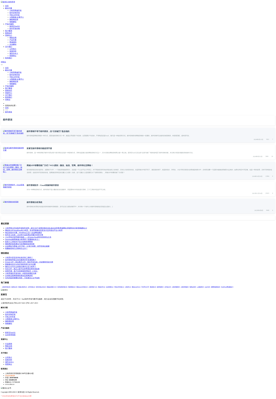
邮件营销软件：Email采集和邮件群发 (43, 185)
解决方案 (8, 8)
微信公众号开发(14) (82, 287)
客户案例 (8, 31)
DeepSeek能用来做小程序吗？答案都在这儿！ (22, 239)
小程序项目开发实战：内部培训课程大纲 (20, 273)
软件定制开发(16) (62, 287)
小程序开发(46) (6, 287)
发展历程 (12, 51)
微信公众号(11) (136, 287)
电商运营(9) (193, 287)
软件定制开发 (14, 13)
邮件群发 (8, 112)
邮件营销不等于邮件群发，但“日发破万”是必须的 (48, 131)
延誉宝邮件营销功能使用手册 (39, 148)
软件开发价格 (14, 28)
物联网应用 (13, 19)
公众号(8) (207, 287)
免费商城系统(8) (215, 287)
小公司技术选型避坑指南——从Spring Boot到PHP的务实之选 (28, 237)
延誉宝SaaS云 (14, 26)
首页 (7, 6)
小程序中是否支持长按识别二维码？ (19, 257)
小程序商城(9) (185, 287)
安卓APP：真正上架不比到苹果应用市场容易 (22, 269)
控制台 (3, 62)
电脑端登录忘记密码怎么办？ (16, 248)
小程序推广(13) (93, 287)
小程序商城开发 (15, 10)
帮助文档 (12, 37)
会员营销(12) (109, 287)
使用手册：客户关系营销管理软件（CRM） (21, 271)
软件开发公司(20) (41, 287)
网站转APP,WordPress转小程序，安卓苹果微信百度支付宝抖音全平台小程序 (34, 230)
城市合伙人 (13, 53)
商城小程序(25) (22, 287)
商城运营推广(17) (52, 287)
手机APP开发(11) (119, 287)
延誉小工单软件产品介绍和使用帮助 (19, 242)
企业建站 (12, 44)
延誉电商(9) (160, 287)
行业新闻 (8, 344)
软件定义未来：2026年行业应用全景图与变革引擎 (24, 235)
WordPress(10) (145, 287)
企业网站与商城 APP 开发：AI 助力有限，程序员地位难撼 (27, 246)
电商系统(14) (72, 287)
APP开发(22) (31, 287)
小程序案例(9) (176, 287)
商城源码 (12, 42)
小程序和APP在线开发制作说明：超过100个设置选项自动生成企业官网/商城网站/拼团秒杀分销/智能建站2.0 (46, 228)
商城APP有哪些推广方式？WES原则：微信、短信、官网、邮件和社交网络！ (60, 165)
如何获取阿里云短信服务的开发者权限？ (20, 260)
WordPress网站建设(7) (227, 287)
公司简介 (12, 49)
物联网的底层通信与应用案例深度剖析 (19, 244)
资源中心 (8, 35)
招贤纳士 (12, 56)
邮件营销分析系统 (34, 202)
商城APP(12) (101, 287)
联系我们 (8, 58)
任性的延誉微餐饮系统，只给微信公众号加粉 (22, 278)
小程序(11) (128, 287)
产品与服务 (9, 24)
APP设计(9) (167, 287)
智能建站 (12, 22)
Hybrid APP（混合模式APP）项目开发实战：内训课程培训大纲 (29, 262)
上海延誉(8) (200, 287)
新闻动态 (8, 33)
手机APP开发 (14, 15)
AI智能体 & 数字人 (16, 17)
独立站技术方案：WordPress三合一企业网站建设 (23, 233)
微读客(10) (153, 287)
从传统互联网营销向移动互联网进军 (19, 276)
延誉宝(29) (14, 287)
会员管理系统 (10, 335)
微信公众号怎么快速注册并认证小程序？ (20, 266)
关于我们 (8, 47)
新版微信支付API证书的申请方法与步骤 (20, 264)
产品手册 (12, 40)
